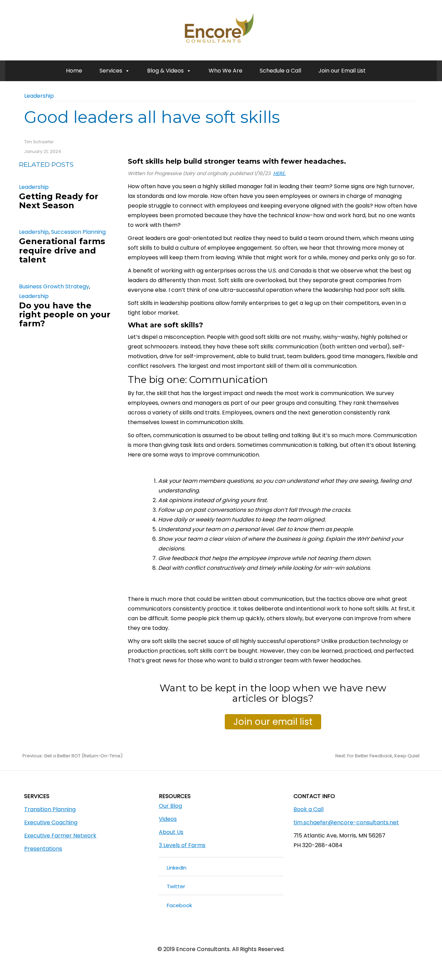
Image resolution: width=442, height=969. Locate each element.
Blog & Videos (165, 71)
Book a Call (309, 809)
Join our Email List (342, 71)
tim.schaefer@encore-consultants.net (346, 822)
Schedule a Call (280, 71)
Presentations (43, 849)
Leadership (39, 96)
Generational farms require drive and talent (62, 250)
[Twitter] (227, 935)
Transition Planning (50, 809)
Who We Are (225, 71)
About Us (171, 832)
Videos (168, 819)
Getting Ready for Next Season (58, 200)
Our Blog (170, 806)
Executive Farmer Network (60, 836)
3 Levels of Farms (182, 845)
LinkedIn (176, 867)
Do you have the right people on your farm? (64, 314)
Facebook (179, 905)
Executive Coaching (50, 822)
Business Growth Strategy (54, 286)
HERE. (279, 173)
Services (110, 71)
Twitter (176, 886)
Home (74, 71)
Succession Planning (78, 232)
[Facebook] (214, 935)
